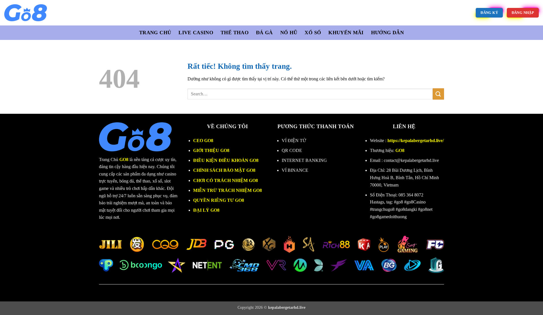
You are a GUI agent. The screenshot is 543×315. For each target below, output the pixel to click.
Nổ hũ (289, 32)
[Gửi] (438, 93)
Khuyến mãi (346, 32)
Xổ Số (313, 32)
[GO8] (57, 12)
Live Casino (195, 32)
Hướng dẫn (387, 32)
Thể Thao (235, 32)
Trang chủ (155, 32)
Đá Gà (264, 32)
